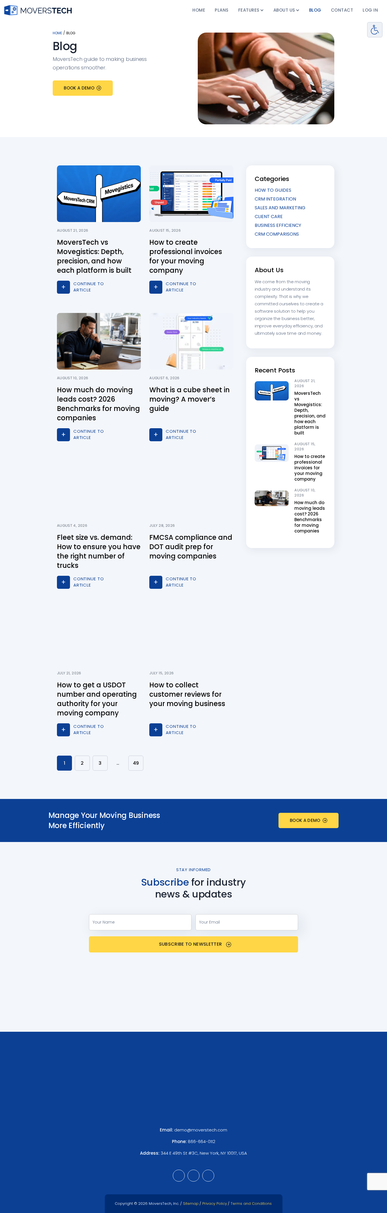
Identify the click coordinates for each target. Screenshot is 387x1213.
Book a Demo (79, 88)
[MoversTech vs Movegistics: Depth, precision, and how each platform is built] (272, 390)
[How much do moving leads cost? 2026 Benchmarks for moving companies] (272, 498)
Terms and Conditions (251, 1203)
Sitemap (191, 1203)
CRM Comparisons (277, 234)
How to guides (273, 190)
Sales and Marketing (280, 207)
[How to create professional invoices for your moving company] (272, 453)
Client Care (269, 216)
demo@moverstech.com (200, 1130)
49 (136, 763)
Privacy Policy (214, 1203)
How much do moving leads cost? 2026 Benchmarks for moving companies (309, 517)
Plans (222, 10)
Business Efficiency (278, 225)
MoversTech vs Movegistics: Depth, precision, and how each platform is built (310, 413)
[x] (208, 1176)
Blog (315, 10)
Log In (370, 10)
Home (198, 10)
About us (284, 10)
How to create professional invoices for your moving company (309, 467)
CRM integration (275, 199)
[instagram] (193, 1176)
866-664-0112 (201, 1141)
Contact (342, 10)
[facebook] (179, 1176)
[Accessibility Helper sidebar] (374, 29)
